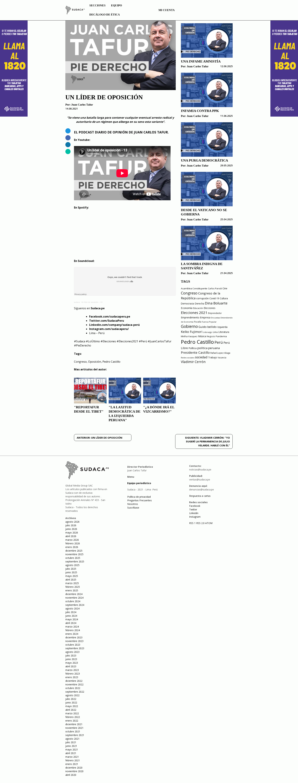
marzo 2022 (72, 713)
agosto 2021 (72, 738)
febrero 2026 (72, 543)
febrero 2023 (72, 673)
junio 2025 (71, 572)
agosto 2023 (72, 652)
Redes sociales (187, 357)
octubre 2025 (72, 557)
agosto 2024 (72, 608)
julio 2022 (70, 699)
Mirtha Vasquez (189, 336)
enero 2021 (71, 764)
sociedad (201, 357)
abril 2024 (70, 623)
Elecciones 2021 (194, 312)
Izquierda (222, 327)
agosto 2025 (72, 565)
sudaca (77, 302)
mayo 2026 (71, 532)
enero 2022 (71, 720)
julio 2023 (70, 655)
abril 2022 (70, 709)
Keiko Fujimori (191, 332)
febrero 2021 (72, 760)
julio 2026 (70, 525)
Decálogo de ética (104, 14)
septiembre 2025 (74, 561)
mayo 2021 (71, 749)
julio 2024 (70, 612)
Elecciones (209, 308)
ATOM (208, 523)
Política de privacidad (139, 496)
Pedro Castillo (111, 362)
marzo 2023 (72, 670)
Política (192, 348)
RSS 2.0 (200, 523)
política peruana (208, 348)
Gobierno (189, 326)
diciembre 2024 (73, 594)
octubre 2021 (72, 731)
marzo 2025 (72, 583)
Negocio (211, 336)
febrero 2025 (72, 586)
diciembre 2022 (73, 680)
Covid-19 (214, 298)
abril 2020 (70, 774)
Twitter (193, 509)
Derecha (199, 303)
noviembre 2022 (74, 684)
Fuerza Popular (209, 321)
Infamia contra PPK (200, 111)
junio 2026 (71, 529)
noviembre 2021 (74, 727)
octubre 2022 (72, 688)
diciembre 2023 (73, 637)
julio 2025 (70, 568)
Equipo (116, 5)
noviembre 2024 (74, 597)
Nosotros (132, 504)
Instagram (195, 516)
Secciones (97, 5)
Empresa (205, 317)
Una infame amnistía (201, 61)
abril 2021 (70, 753)
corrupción (202, 298)
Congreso (80, 362)
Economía (186, 308)
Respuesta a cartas (200, 495)
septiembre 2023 (74, 648)
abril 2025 (70, 579)
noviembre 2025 (74, 554)
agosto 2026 (72, 521)
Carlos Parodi (215, 288)
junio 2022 (71, 702)
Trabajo (212, 357)
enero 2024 (71, 633)
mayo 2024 (71, 619)
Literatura (223, 332)
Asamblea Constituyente (194, 288)
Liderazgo (207, 332)
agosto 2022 (72, 695)
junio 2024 (71, 615)
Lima (215, 332)
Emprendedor (215, 313)
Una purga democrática (204, 160)
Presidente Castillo (195, 352)
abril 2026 (70, 536)
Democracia (187, 303)
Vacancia (222, 357)
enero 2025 (71, 590)
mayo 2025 (71, 576)
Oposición (94, 362)
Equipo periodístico (139, 483)
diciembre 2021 (73, 724)
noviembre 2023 (74, 641)
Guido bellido (207, 327)
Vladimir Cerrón (193, 362)
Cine (224, 288)
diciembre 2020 (73, 767)
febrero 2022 (72, 717)
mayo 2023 (71, 662)
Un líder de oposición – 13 (91, 302)
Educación (198, 308)
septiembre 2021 (74, 735)
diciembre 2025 (73, 550)
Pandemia (221, 336)
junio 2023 (71, 659)
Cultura (224, 298)
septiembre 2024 (74, 604)
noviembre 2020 (74, 771)
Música (202, 336)
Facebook (194, 505)
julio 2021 (70, 742)
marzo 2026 (72, 539)
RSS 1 (192, 523)
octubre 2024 (72, 601)
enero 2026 (71, 547)
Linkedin (193, 513)
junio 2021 (71, 746)
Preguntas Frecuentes (139, 500)
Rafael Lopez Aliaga (220, 352)
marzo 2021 (72, 756)
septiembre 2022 (74, 691)
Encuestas (215, 318)
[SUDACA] (75, 10)
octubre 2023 (72, 644)
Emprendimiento (190, 317)
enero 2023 (71, 677)
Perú (219, 342)
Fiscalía (197, 321)
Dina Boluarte (216, 303)
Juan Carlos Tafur (82, 104)
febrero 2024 (72, 630)
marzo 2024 (72, 626)
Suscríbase (133, 507)
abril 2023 (70, 666)
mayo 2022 (71, 706)
